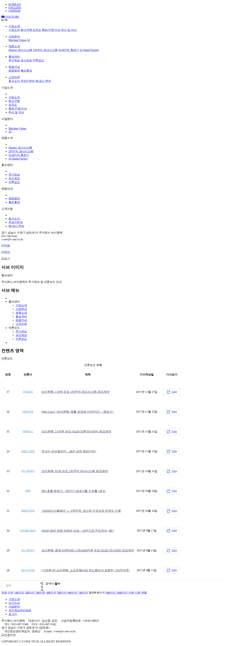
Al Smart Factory (89, 50)
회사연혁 (26, 29)
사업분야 (14, 36)
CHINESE (15, 10)
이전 (10, 592)
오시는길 (14, 602)
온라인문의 (28, 80)
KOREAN (15, 4)
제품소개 (14, 46)
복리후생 (26, 70)
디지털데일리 (28, 530)
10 (122, 592)
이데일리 (28, 391)
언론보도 (38, 60)
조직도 (37, 29)
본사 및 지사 (69, 29)
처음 (4, 592)
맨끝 (144, 592)
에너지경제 (28, 570)
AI (28, 40)
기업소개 (14, 26)
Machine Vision (17, 40)
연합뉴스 (28, 431)
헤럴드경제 (28, 451)
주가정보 (14, 60)
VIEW (174, 392)
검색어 (52, 583)
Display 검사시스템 (20, 50)
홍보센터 (14, 56)
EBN (28, 490)
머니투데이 (28, 471)
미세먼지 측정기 (68, 50)
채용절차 (14, 70)
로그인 (13, 614)
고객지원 (14, 77)
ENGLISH (15, 7)
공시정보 (26, 60)
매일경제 (28, 411)
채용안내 (14, 66)
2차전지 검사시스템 (45, 50)
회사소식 (14, 80)
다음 (131, 592)
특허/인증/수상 (51, 29)
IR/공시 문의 (43, 80)
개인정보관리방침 (20, 610)
